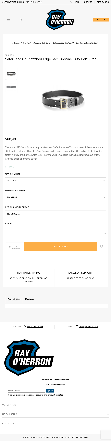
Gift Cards (103, 2)
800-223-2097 (35, 326)
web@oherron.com (88, 326)
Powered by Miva (80, 437)
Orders (88, 2)
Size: (12, 174)
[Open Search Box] (21, 19)
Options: (17, 207)
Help (77, 2)
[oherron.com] (60, 19)
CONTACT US (8, 423)
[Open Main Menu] (8, 19)
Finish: (15, 190)
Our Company (9, 405)
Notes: (8, 224)
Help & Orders (9, 414)
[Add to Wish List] (101, 246)
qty (10, 246)
